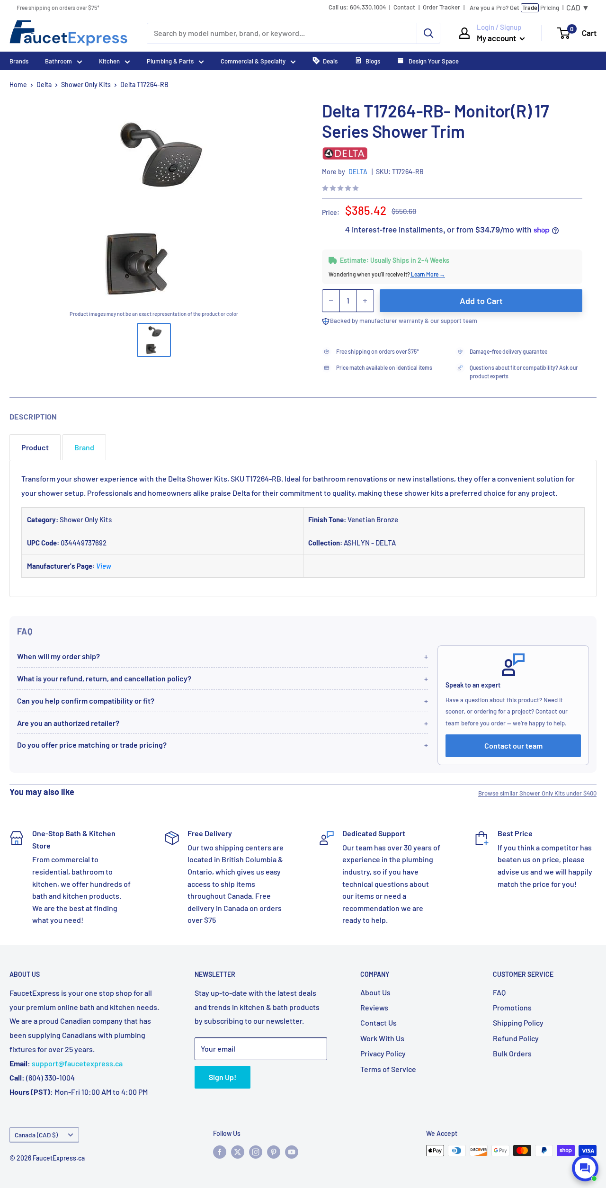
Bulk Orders (512, 1053)
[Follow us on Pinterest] (273, 1151)
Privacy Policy (383, 1053)
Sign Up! (222, 1076)
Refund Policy (516, 1038)
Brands (18, 61)
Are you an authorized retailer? (68, 722)
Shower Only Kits (86, 84)
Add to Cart (481, 300)
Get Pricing (514, 7)
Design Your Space (433, 61)
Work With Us (382, 1038)
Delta (44, 84)
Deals (330, 61)
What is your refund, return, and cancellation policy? (104, 678)
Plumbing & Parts (170, 61)
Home (18, 84)
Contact (404, 7)
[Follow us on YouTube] (291, 1151)
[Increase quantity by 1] (365, 301)
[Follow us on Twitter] (237, 1151)
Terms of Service (388, 1068)
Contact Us (378, 1022)
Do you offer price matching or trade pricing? (92, 744)
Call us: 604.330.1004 (357, 7)
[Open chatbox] (585, 1168)
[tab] (35, 447)
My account (497, 38)
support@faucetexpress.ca (77, 1063)
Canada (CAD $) (36, 1135)
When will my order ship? (58, 656)
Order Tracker (441, 7)
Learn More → (427, 274)
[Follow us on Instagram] (255, 1151)
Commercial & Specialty (253, 61)
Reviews (374, 1007)
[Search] (428, 33)
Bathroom (58, 61)
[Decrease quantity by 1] (330, 301)
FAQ (499, 992)
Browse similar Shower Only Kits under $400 (537, 793)
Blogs (372, 61)
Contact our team (513, 745)
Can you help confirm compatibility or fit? (85, 700)
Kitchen (109, 61)
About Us (375, 992)
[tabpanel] (303, 528)
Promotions (512, 1007)
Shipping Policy (518, 1022)
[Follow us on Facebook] (219, 1151)
